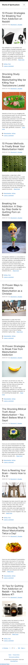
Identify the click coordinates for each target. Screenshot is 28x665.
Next (23, 648)
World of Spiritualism (11, 5)
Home (10, 654)
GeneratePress (14, 661)
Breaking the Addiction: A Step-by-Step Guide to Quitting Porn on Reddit (12, 209)
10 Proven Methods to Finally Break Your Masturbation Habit (13, 146)
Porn (9, 64)
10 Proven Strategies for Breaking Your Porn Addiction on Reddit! (13, 17)
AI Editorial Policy (4, 664)
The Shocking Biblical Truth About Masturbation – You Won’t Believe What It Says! (14, 415)
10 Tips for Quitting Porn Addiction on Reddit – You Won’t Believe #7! (12, 590)
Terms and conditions (14, 657)
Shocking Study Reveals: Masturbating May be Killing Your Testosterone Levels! (14, 80)
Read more (21, 59)
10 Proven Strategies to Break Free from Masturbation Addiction (13, 350)
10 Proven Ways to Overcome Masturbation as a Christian (12, 289)
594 (19, 648)
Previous (5, 648)
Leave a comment (9, 66)
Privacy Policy (16, 654)
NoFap (5, 64)
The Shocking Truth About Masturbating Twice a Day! (13, 530)
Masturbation (7, 133)
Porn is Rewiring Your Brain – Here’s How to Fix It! (14, 473)
